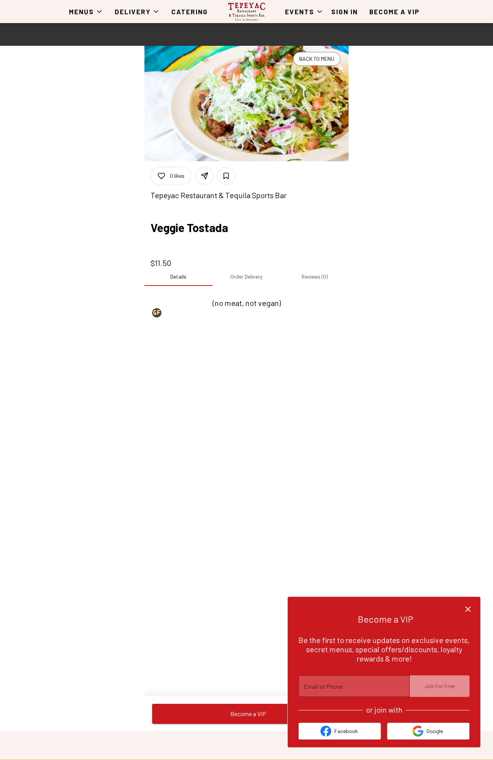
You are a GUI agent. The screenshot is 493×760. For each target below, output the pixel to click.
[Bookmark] (226, 175)
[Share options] (204, 175)
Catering (189, 11)
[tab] (178, 276)
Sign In (344, 11)
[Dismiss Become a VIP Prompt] (468, 609)
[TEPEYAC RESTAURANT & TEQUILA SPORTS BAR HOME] (246, 11)
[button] (86, 11)
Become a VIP (394, 11)
